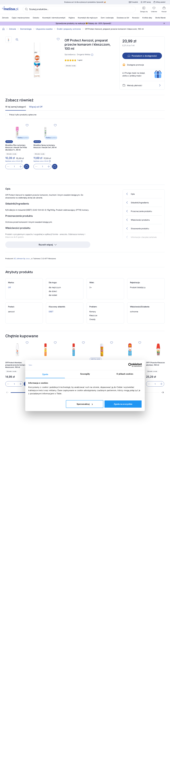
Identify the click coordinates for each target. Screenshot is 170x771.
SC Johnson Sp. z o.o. (22, 259)
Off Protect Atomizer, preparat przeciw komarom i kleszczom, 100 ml (16, 364)
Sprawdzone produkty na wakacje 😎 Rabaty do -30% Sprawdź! (83, 23)
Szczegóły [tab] (85, 374)
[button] (92, 55)
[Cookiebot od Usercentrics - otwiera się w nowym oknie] (130, 365)
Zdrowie (12, 29)
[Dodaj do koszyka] (26, 166)
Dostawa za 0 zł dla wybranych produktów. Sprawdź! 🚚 (85, 2)
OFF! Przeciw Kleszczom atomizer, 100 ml (156, 363)
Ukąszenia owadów (44, 29)
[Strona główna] (3, 29)
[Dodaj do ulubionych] (58, 39)
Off (9, 287)
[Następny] (162, 392)
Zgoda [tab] (45, 374)
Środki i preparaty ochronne (69, 29)
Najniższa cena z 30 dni (12, 161)
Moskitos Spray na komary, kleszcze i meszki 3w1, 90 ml (44, 146)
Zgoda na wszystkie (123, 404)
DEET (51, 311)
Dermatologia (26, 29)
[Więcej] (160, 85)
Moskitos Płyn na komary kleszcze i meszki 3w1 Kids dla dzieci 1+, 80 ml (16, 147)
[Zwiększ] (20, 166)
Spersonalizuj (83, 404)
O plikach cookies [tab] (124, 374)
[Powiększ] (17, 39)
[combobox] (79, 9)
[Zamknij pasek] (164, 23)
